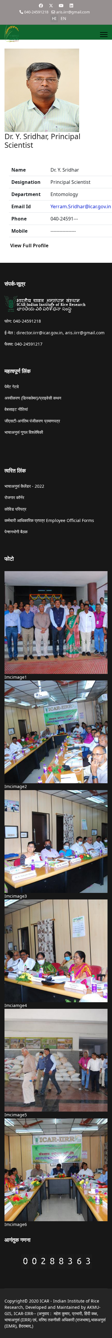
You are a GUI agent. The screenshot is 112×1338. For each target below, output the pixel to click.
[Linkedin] (71, 5)
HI (54, 18)
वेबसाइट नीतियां (16, 409)
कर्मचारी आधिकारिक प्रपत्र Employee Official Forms (49, 520)
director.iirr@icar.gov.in (39, 332)
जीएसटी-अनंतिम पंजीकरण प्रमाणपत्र (32, 421)
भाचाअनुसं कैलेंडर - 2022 (24, 486)
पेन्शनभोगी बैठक (15, 531)
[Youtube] (61, 5)
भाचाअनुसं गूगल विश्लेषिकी (23, 432)
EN (63, 18)
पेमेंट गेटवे (11, 386)
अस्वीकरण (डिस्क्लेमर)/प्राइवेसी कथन (32, 398)
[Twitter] (51, 5)
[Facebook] (41, 5)
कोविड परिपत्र (15, 509)
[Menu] (104, 34)
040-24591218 (36, 12)
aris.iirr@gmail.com (73, 12)
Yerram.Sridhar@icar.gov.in (80, 206)
